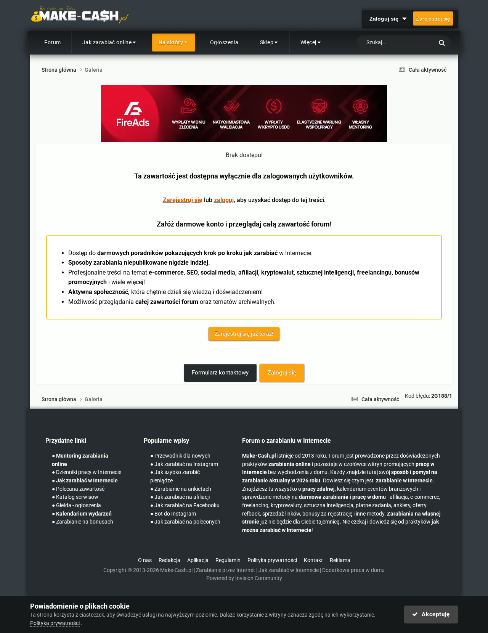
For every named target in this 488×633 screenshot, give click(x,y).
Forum (52, 42)
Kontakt (313, 560)
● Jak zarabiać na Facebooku (185, 505)
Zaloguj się (385, 19)
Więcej (308, 42)
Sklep (267, 42)
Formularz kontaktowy (220, 372)
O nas (145, 560)
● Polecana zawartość (78, 489)
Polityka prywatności (272, 560)
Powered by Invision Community (244, 578)
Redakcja (169, 560)
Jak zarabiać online (107, 42)
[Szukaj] (442, 42)
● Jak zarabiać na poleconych (185, 522)
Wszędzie (412, 42)
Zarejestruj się (433, 19)
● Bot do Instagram (173, 514)
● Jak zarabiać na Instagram (184, 464)
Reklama (340, 560)
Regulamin (228, 560)
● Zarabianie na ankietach (180, 489)
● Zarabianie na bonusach (82, 522)
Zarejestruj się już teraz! (244, 334)
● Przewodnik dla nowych (180, 456)
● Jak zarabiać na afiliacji (180, 497)
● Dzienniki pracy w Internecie (86, 472)
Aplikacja (198, 560)
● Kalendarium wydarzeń (82, 514)
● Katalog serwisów (75, 497)
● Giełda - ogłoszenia (76, 505)
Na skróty (171, 42)
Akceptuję (434, 614)
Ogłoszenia (224, 42)
